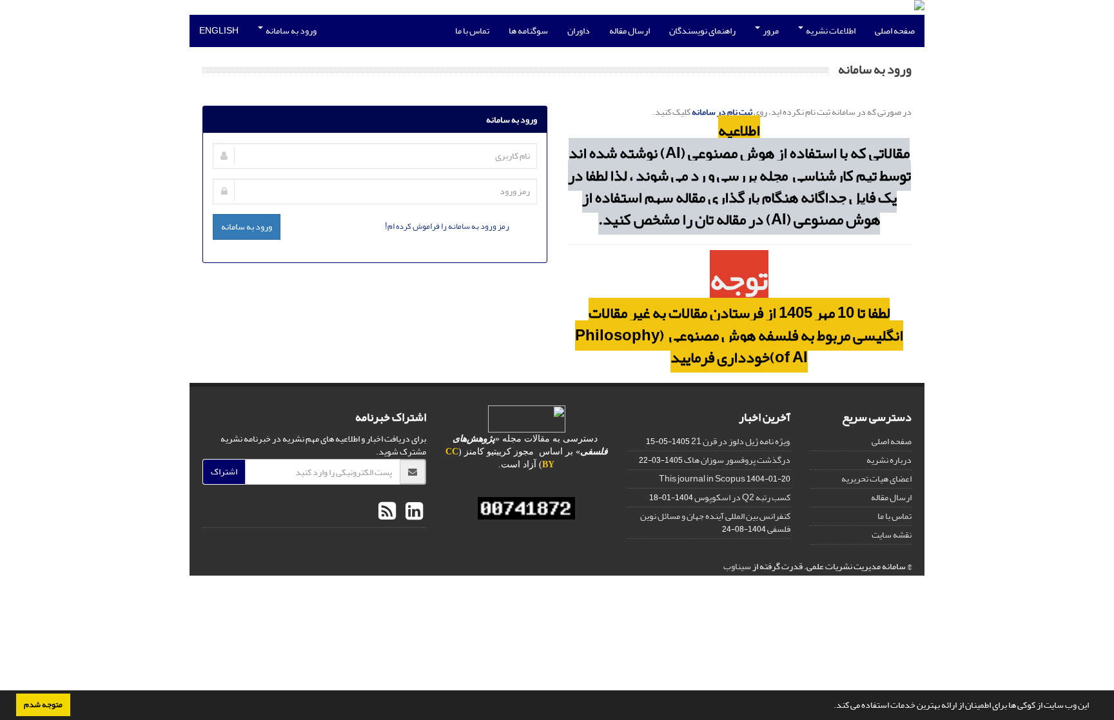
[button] (830, 706)
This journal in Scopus (702, 478)
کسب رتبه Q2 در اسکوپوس (742, 497)
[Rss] (387, 512)
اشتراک (224, 471)
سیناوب (737, 566)
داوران (578, 30)
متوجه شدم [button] (43, 704)
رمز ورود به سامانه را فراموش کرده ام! (447, 225)
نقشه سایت (892, 534)
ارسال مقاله (629, 30)
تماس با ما (472, 30)
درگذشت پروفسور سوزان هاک (737, 460)
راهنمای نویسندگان (702, 30)
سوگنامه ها (528, 30)
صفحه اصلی (895, 30)
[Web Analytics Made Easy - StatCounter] (527, 508)
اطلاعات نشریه (830, 30)
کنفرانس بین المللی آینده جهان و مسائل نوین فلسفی (715, 522)
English (219, 30)
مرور (770, 30)
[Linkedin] (412, 512)
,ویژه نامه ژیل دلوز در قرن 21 (740, 441)
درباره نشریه (889, 460)
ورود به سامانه (290, 30)
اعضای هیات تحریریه (876, 478)
